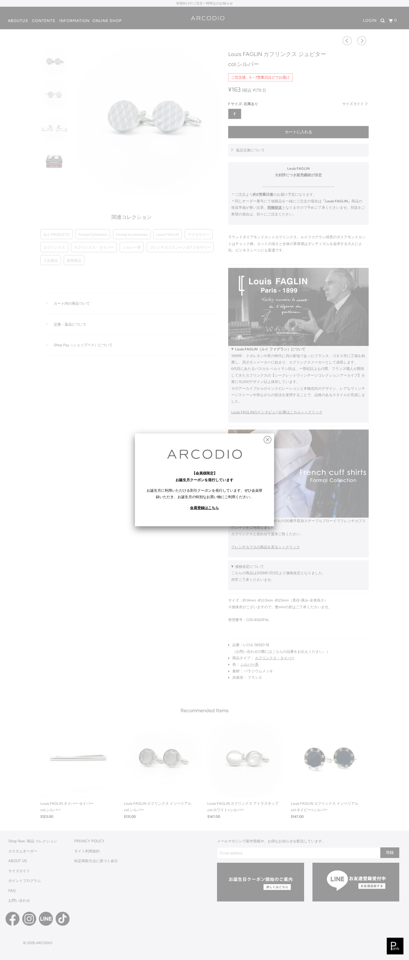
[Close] (267, 438)
